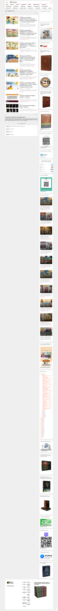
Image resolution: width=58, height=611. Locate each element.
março (43, 414)
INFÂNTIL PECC (30, 8)
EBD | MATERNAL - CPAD (28, 598)
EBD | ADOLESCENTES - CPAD (28, 590)
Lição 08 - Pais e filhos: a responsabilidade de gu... (46, 377)
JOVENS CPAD (23, 6)
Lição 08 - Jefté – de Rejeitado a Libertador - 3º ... (46, 383)
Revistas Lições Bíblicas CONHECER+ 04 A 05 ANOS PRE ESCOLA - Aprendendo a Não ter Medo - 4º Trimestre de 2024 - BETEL (27, 58)
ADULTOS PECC (16, 6)
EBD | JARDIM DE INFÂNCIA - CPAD (24, 598)
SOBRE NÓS (12, 4)
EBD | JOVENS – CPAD (24, 587)
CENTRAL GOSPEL (8, 6)
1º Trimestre (21, 16)
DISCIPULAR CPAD (36, 6)
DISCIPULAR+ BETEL (45, 6)
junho (43, 411)
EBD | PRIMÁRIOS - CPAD (28, 595)
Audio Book (21, 94)
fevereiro (43, 415)
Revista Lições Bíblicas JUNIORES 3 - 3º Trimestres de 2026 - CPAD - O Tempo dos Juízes (46, 289)
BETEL (20, 54)
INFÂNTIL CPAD (8, 8)
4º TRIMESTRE (21, 81)
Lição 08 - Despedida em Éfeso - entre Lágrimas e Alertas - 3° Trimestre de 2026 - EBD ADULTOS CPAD (46, 274)
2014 (42, 429)
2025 (42, 417)
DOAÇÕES (29, 4)
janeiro (43, 416)
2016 (42, 427)
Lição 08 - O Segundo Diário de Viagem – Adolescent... (46, 382)
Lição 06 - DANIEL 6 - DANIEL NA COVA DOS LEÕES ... (47, 408)
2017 (42, 426)
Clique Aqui (33, 26)
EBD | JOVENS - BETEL (28, 587)
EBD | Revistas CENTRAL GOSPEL (28, 585)
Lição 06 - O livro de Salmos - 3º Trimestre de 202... (46, 402)
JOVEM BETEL (29, 6)
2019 (42, 424)
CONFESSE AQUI (23, 4)
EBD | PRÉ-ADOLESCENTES (24, 593)
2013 (42, 430)
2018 (42, 425)
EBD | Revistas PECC (24, 584)
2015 (42, 428)
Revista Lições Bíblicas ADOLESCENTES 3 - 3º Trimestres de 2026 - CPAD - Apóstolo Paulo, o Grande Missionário (46, 217)
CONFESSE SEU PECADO (28, 604)
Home (7, 4)
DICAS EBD (44, 8)
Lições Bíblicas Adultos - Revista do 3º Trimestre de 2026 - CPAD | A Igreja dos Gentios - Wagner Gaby (46, 260)
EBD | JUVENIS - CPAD (24, 589)
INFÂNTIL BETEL (15, 8)
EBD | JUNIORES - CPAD (28, 592)
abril (43, 413)
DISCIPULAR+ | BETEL (24, 600)
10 (41, 330)
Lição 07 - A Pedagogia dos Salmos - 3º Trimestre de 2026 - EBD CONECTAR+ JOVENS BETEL (46, 318)
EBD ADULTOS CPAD (36, 4)
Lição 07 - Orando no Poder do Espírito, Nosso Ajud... (46, 389)
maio (43, 412)
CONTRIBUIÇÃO (24, 606)
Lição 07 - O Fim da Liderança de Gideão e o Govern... (47, 397)
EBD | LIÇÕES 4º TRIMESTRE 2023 (28, 600)
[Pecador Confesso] (13, 2)
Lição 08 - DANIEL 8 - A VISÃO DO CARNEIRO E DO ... (47, 380)
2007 (42, 437)
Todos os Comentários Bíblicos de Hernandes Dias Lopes (45, 333)
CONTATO (17, 4)
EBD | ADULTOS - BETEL (28, 582)
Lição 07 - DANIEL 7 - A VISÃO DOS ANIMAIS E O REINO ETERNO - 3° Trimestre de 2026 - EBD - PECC (46, 231)
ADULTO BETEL (44, 4)
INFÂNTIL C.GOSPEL (23, 8)
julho (43, 410)
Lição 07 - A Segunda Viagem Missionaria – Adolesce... (46, 394)
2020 (42, 423)
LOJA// (50, 8)
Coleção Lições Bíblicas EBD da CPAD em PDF (24, 603)
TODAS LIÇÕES (37, 8)
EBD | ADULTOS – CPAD (24, 582)
